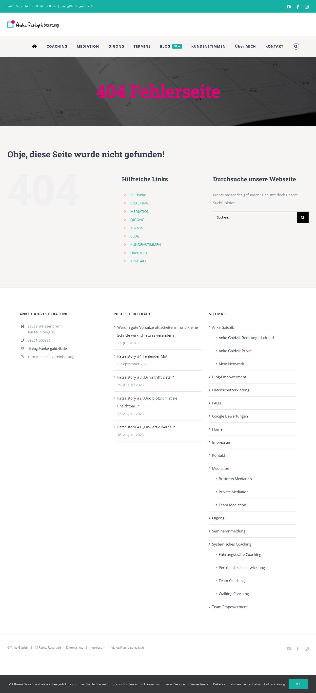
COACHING (139, 203)
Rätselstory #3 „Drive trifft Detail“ (145, 377)
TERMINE (137, 228)
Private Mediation (234, 491)
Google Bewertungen (230, 416)
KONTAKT (138, 261)
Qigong (218, 517)
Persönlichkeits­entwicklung (242, 567)
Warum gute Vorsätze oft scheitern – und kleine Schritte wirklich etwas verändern (157, 331)
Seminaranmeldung (228, 531)
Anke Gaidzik (223, 327)
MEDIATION (140, 211)
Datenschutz (74, 647)
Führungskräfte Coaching (240, 554)
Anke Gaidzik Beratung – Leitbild (246, 337)
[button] (296, 46)
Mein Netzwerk (231, 363)
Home (217, 429)
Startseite (138, 194)
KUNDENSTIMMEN (145, 244)
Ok (298, 684)
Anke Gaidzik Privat (235, 350)
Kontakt (218, 455)
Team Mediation (232, 504)
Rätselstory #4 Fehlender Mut (142, 356)
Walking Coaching (234, 593)
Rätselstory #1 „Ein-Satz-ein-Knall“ (146, 426)
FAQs (216, 403)
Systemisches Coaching (231, 544)
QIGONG (137, 219)
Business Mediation (235, 478)
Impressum (221, 442)
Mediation (220, 468)
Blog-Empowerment (229, 376)
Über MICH (139, 253)
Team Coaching (232, 580)
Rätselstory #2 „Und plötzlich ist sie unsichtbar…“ (147, 402)
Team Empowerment (230, 606)
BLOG (134, 236)
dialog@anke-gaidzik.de (77, 6)
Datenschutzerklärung (230, 389)
